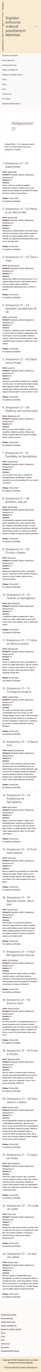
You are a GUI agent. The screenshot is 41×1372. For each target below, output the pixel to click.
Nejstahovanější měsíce (11, 104)
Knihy (4, 80)
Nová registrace (8, 60)
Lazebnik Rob (13, 697)
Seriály (21, 175)
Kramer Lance (13, 1107)
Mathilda (29, 1363)
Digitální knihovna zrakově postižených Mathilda (16, 26)
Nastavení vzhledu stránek (12, 75)
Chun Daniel (12, 317)
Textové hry (6, 94)
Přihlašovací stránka (10, 55)
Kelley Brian (12, 807)
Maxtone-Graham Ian (16, 750)
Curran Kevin (13, 462)
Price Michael (13, 960)
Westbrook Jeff (13, 416)
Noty (4, 89)
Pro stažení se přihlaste (11, 201)
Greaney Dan (13, 1262)
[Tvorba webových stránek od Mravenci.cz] (20, 1367)
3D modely (6, 99)
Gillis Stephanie (14, 603)
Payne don (12, 558)
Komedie (14, 175)
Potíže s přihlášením (10, 70)
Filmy (4, 84)
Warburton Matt (14, 1059)
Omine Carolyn (13, 266)
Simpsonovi (29, 175)
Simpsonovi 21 (8, 177)
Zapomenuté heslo (9, 65)
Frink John (12, 858)
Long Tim (11, 368)
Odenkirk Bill (13, 649)
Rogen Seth (12, 172)
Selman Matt (12, 217)
